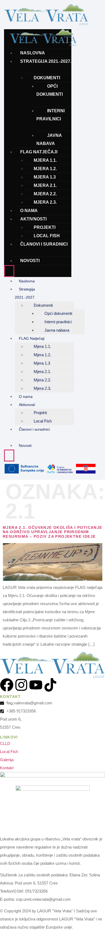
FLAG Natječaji (38, 152)
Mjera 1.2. (45, 168)
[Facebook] (6, 685)
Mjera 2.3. (45, 202)
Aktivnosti (33, 219)
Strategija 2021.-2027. (45, 61)
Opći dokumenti (49, 90)
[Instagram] (21, 685)
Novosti (30, 260)
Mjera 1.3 (45, 177)
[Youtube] (36, 685)
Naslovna (32, 53)
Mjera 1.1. (45, 160)
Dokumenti (47, 77)
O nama (29, 210)
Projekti (44, 227)
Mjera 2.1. (45, 185)
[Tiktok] (50, 685)
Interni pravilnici (50, 114)
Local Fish (47, 235)
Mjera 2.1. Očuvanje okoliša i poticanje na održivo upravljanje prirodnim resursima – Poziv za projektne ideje (52, 532)
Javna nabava (49, 139)
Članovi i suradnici (44, 244)
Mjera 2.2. (45, 194)
